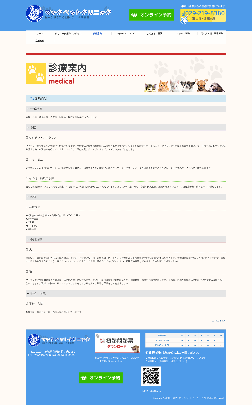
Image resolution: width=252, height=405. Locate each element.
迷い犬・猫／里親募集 (212, 33)
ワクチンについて (126, 33)
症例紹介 (39, 40)
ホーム (40, 33)
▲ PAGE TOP (219, 320)
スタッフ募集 (183, 33)
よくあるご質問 (154, 33)
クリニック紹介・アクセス (68, 33)
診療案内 (97, 33)
